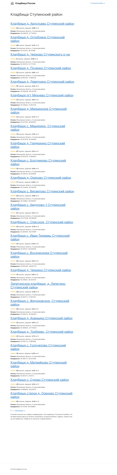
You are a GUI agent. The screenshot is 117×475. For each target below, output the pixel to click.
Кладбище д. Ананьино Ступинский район (41, 318)
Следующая (20, 410)
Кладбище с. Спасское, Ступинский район (42, 222)
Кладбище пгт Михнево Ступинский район (42, 95)
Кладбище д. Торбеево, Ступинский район (42, 331)
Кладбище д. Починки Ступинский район (41, 68)
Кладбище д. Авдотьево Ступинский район (42, 23)
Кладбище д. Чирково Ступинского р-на (40, 54)
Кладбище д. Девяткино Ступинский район (42, 81)
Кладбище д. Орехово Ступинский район (41, 177)
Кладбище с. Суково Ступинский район (40, 379)
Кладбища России (25, 3)
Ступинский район (96, 3)
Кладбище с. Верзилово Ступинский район (42, 191)
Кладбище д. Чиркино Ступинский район (41, 270)
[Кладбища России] (12, 3)
